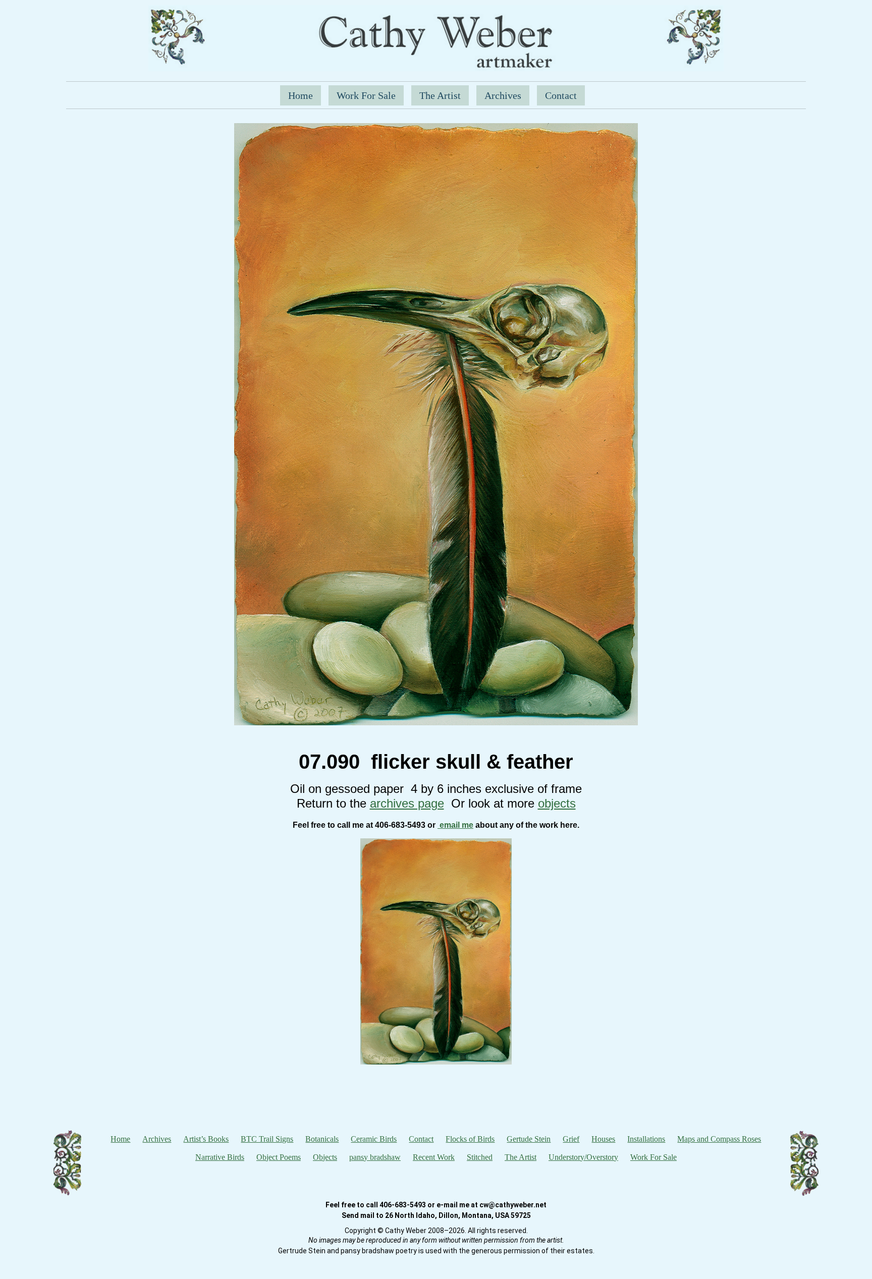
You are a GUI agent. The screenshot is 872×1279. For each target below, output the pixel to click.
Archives (502, 95)
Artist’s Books (206, 1139)
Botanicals (322, 1139)
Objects (325, 1157)
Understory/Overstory (583, 1157)
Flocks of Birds (470, 1139)
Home (300, 95)
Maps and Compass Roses (719, 1139)
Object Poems (278, 1157)
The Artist (440, 95)
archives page (407, 803)
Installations (646, 1139)
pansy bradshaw (375, 1157)
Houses (603, 1139)
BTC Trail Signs (267, 1139)
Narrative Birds (219, 1157)
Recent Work (434, 1157)
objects (557, 803)
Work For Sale (366, 95)
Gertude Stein (529, 1139)
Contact (561, 95)
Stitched (480, 1157)
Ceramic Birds (374, 1139)
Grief (571, 1139)
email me (455, 825)
